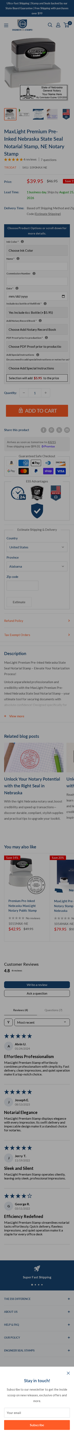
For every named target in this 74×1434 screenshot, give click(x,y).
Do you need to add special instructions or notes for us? (38, 359)
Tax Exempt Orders (17, 635)
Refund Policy (13, 620)
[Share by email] (67, 430)
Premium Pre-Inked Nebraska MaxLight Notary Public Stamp (22, 905)
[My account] (58, 25)
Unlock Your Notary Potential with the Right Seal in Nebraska (32, 785)
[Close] (68, 1373)
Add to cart (41, 411)
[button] (13, 159)
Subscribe (37, 1425)
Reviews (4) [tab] (20, 1010)
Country (12, 538)
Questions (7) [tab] (53, 1010)
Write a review (37, 985)
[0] (66, 25)
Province (13, 557)
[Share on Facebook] (43, 430)
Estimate (19, 602)
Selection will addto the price (34, 378)
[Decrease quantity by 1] (24, 392)
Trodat (10, 167)
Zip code (12, 576)
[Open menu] (6, 25)
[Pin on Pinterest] (51, 430)
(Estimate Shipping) (48, 214)
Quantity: (10, 393)
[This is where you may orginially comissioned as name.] (18, 258)
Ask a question (37, 993)
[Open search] (50, 25)
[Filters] (8, 1022)
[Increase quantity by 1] (45, 392)
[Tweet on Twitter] (59, 430)
